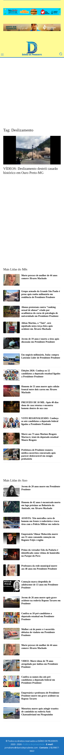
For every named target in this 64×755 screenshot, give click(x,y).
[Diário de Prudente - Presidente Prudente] (32, 48)
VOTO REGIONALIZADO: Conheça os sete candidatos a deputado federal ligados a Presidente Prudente (39, 421)
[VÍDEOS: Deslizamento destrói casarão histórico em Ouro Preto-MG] (32, 150)
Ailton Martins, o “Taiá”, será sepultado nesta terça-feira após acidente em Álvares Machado (37, 326)
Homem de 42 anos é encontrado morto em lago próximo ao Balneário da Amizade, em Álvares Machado (40, 505)
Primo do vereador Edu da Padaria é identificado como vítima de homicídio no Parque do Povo (40, 553)
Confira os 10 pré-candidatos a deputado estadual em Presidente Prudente (37, 616)
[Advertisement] (32, 95)
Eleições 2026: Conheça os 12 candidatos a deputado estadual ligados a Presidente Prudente (40, 373)
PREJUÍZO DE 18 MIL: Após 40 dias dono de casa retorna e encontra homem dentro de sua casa (39, 405)
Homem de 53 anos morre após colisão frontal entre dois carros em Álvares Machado (40, 389)
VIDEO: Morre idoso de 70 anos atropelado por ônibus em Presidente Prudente (39, 664)
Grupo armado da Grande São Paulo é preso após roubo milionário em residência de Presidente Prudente (40, 294)
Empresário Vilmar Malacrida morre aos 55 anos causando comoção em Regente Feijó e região (39, 537)
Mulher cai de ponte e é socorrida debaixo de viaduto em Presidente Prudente (38, 632)
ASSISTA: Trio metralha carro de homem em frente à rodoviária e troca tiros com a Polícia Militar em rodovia (40, 521)
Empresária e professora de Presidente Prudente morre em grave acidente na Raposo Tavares (40, 696)
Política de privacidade (33, 744)
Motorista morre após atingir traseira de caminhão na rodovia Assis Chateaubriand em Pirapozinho (39, 711)
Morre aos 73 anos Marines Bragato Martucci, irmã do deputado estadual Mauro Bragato (39, 437)
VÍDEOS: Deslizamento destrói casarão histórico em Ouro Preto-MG (30, 171)
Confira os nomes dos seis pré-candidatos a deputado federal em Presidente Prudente (38, 680)
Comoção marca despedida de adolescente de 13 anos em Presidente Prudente (39, 584)
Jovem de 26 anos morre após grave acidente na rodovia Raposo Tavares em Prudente (41, 600)
